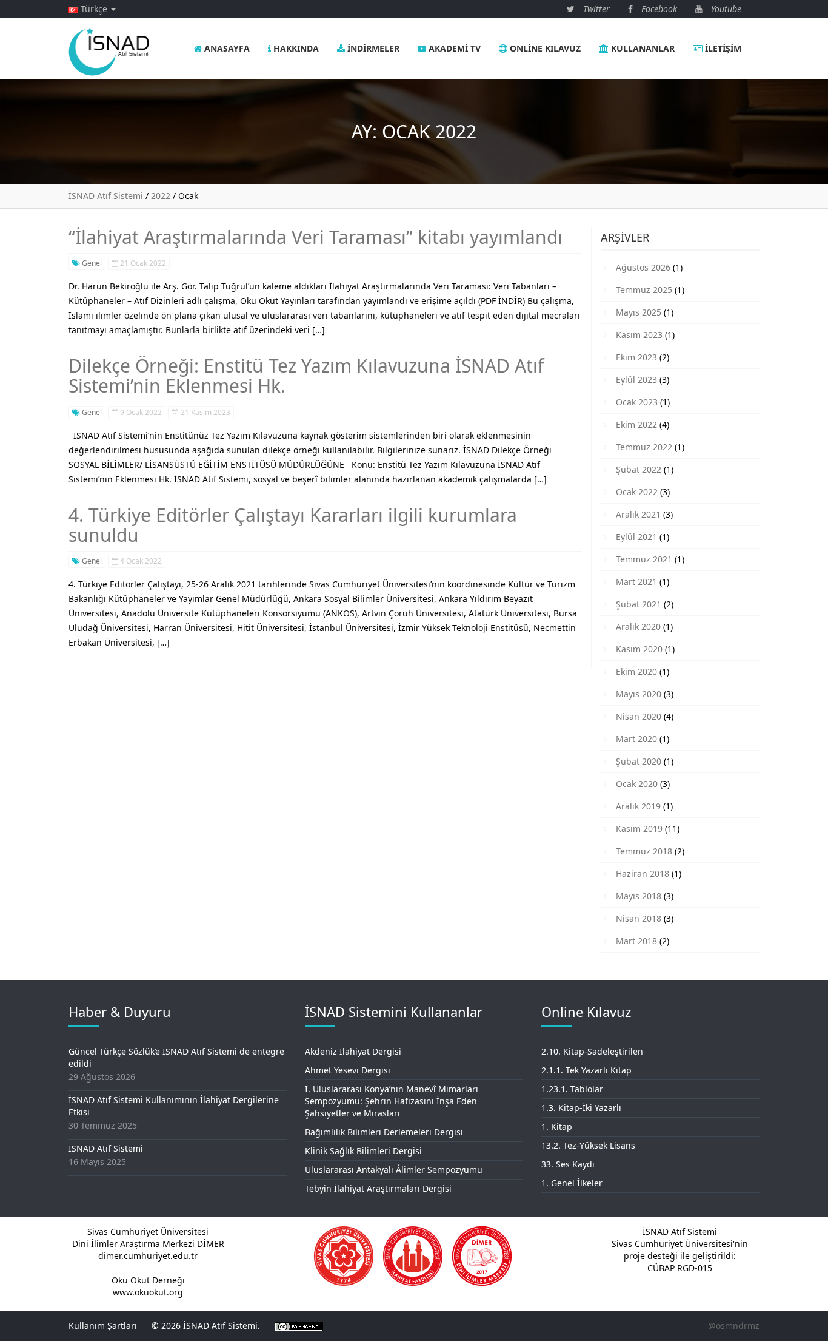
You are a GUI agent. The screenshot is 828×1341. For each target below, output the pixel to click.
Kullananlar (642, 48)
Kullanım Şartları (102, 1325)
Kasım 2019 (639, 828)
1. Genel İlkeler (572, 1183)
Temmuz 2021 (644, 559)
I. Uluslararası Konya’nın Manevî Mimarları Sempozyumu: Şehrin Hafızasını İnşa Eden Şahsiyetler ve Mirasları (391, 1101)
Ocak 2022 (637, 492)
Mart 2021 (636, 581)
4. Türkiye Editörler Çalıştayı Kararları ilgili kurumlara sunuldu (292, 524)
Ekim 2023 (636, 357)
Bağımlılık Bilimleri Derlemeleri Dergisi (384, 1132)
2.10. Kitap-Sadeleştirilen (592, 1051)
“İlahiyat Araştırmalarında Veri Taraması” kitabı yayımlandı (315, 237)
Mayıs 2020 (638, 694)
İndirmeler (372, 48)
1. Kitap (556, 1126)
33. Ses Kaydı (568, 1164)
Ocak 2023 (637, 402)
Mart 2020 (636, 739)
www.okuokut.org (148, 1292)
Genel (91, 263)
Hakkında (295, 48)
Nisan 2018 (638, 918)
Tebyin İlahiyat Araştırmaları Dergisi (378, 1188)
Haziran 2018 (642, 873)
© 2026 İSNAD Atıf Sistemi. (206, 1325)
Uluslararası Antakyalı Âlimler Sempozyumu (393, 1169)
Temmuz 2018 (644, 851)
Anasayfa (226, 48)
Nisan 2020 (638, 716)
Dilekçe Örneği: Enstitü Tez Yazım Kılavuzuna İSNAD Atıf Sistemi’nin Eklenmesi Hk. (306, 375)
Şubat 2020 (638, 761)
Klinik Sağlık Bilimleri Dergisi (363, 1151)
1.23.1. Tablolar (572, 1089)
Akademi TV (453, 48)
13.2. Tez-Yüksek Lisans (588, 1145)
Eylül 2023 (636, 379)
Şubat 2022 (638, 469)
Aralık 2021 (638, 514)
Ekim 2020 (636, 671)
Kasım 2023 (639, 334)
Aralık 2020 (638, 626)
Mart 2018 (636, 941)
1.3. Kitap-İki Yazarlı (581, 1107)
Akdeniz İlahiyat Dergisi (353, 1051)
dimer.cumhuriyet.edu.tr (148, 1256)
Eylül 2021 (636, 536)
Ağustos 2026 (643, 267)
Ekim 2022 (636, 424)
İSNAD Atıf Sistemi (105, 1148)
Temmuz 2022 (644, 447)
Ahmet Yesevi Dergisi (347, 1070)
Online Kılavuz (544, 48)
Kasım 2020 (639, 649)
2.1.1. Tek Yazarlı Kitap (586, 1070)
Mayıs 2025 (638, 312)
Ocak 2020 (637, 783)
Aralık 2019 (638, 806)
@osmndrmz (734, 1325)
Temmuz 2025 (644, 290)
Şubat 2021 (638, 604)
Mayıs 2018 (638, 896)
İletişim (722, 48)
